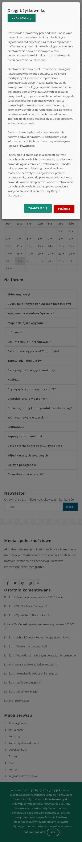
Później (64, 209)
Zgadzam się (21, 18)
